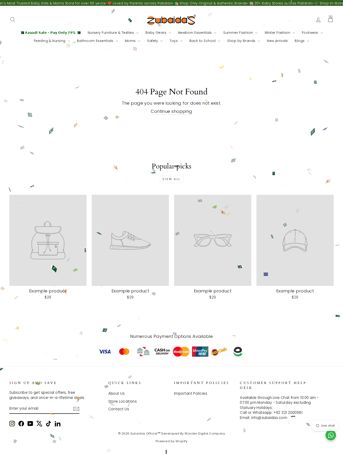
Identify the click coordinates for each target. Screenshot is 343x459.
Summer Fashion (238, 32)
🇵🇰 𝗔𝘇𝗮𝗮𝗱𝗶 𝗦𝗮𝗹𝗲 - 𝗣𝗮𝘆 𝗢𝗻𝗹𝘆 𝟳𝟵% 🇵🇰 (50, 32)
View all (171, 179)
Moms (131, 40)
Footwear (310, 32)
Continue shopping (171, 111)
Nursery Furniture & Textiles (111, 32)
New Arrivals (277, 40)
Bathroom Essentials (95, 40)
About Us (116, 393)
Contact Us (118, 409)
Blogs (300, 40)
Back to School (203, 40)
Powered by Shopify (171, 441)
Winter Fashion (278, 32)
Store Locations (122, 401)
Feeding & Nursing (50, 40)
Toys (174, 40)
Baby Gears (157, 32)
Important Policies (190, 393)
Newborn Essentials (195, 32)
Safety (153, 40)
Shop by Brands (241, 40)
